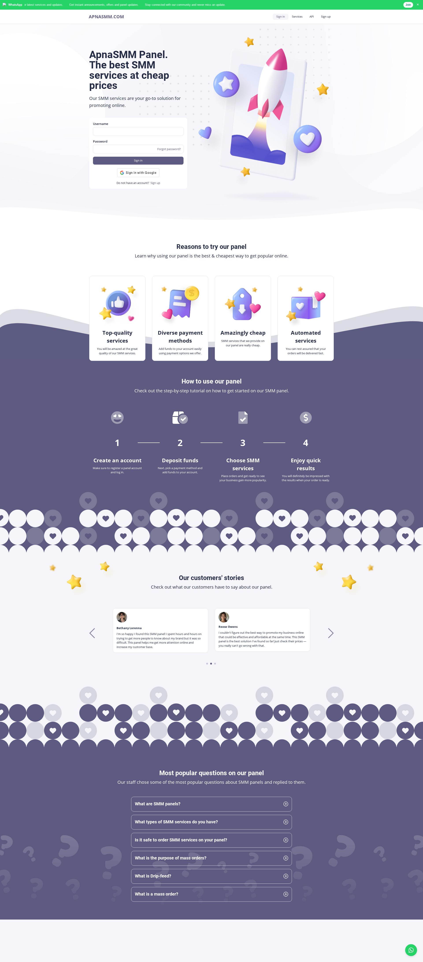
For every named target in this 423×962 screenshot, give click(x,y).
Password (100, 141)
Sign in (280, 16)
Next (330, 632)
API (312, 16)
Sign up (326, 16)
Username (100, 124)
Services (297, 16)
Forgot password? (169, 149)
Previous (92, 632)
